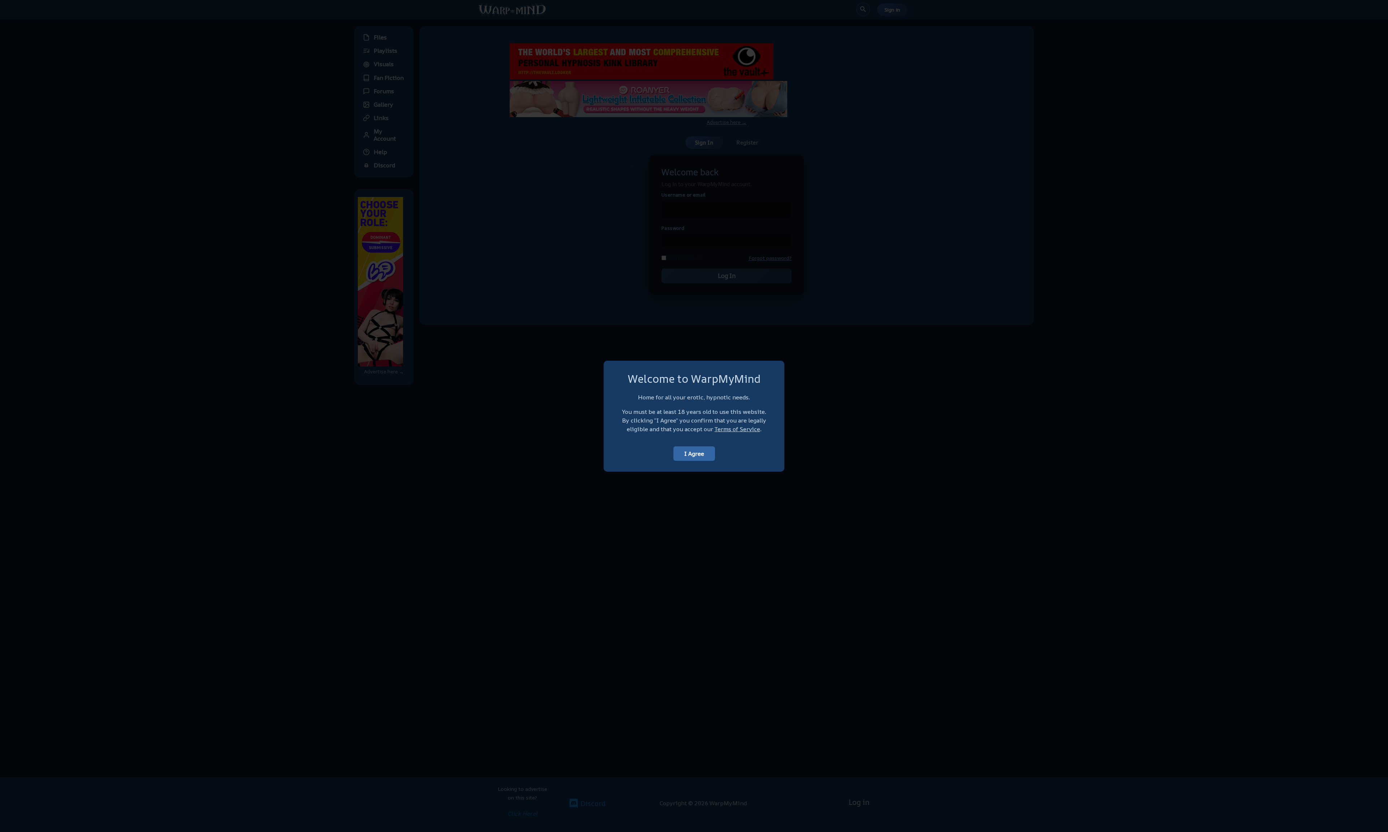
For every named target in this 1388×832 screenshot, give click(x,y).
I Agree (694, 454)
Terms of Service (737, 429)
